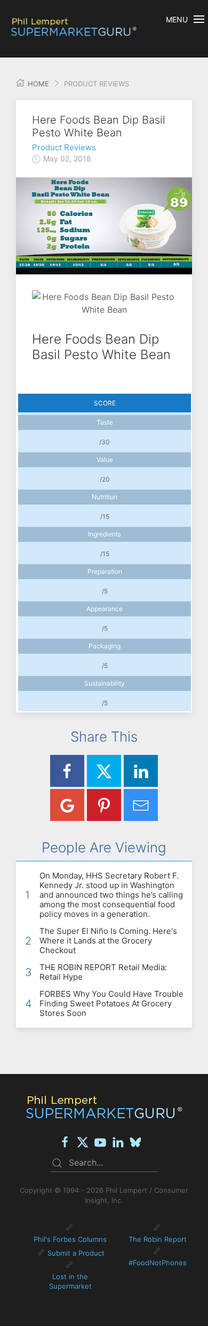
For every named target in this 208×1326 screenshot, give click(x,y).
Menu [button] (177, 19)
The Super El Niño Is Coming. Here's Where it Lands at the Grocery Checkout (108, 940)
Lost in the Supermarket (70, 1281)
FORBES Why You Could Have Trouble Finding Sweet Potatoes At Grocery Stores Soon (111, 1003)
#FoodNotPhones (158, 1262)
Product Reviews (64, 147)
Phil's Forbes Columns (70, 1239)
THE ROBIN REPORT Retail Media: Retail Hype (103, 972)
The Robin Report (158, 1239)
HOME (37, 83)
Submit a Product (76, 1253)
